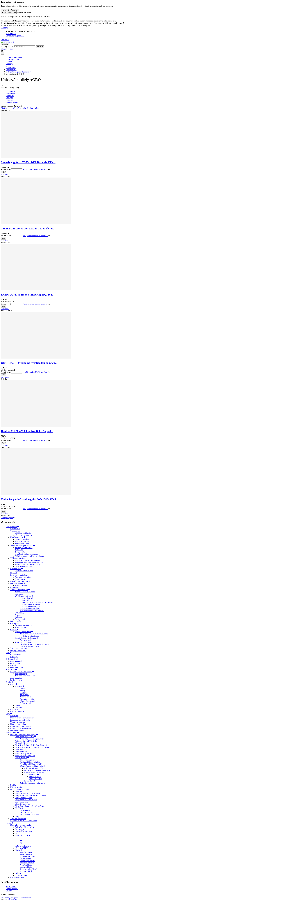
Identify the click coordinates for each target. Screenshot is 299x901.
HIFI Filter (14, 657)
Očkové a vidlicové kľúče (24, 827)
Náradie (9, 823)
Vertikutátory (15, 531)
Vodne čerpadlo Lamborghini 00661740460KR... (30, 499)
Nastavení (5, 10)
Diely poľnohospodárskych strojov (23, 735)
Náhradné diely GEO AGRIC (26, 741)
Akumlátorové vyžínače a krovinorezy (29, 562)
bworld (17, 705)
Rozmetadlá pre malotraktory (21, 726)
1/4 (21, 838)
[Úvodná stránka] (7, 42)
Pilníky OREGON (26, 810)
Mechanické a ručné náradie (20, 825)
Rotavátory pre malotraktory (20, 728)
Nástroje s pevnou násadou (25, 592)
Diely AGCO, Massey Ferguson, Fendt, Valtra (32, 747)
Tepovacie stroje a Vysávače (30, 646)
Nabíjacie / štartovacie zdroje (25, 676)
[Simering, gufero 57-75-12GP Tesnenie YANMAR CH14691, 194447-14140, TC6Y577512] (36, 157)
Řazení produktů (7, 106)
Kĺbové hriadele (21, 758)
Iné (16, 833)
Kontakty (9, 64)
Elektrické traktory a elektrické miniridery (30, 556)
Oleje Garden (15, 663)
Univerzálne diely (21, 802)
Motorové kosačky (22, 541)
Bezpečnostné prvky (27, 760)
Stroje (8, 714)
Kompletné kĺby (30, 781)
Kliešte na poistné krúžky (29, 869)
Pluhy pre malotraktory (18, 724)
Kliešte (18, 850)
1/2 (21, 842)
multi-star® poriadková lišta (30, 604)
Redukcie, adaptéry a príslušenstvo (32, 783)
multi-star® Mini (26, 600)
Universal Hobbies (17, 712)
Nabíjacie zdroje (21, 674)
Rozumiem (14, 10)
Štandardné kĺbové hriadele (30, 762)
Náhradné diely (11, 733)
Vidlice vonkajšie (35, 779)
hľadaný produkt (7, 47)
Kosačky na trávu (17, 537)
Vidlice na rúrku (35, 777)
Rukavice (18, 617)
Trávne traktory (20, 552)
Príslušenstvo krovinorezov (25, 567)
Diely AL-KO (20, 817)
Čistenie (13, 630)
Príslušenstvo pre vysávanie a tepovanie (34, 644)
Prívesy (22, 691)
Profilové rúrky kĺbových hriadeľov (37, 770)
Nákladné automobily (28, 701)
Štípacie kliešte (25, 859)
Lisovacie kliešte (26, 867)
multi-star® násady (27, 598)
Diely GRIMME (21, 751)
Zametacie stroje (26, 640)
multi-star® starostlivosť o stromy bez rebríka (36, 602)
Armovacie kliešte (26, 871)
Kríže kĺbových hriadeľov (33, 768)
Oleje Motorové (16, 661)
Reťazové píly (15, 569)
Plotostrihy (14, 573)
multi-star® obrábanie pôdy (30, 606)
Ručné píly (19, 594)
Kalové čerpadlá (21, 627)
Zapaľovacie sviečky (18, 819)
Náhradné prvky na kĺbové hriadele (33, 766)
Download (9, 62)
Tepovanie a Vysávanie (23, 642)
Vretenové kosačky (22, 543)
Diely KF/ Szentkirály (23, 804)
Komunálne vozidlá (27, 699)
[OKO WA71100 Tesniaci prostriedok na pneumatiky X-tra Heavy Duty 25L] (36, 358)
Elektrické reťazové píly (24, 571)
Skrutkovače (19, 829)
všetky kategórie (7, 518)
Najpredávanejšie (12, 889)
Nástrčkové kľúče (22, 835)
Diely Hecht (19, 791)
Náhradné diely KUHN (23, 754)
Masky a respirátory (22, 585)
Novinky (9, 891)
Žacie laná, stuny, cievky (19, 648)
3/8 (21, 840)
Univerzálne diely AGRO (24, 737)
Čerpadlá (13, 623)
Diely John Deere (21, 743)
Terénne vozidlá (25, 703)
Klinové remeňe (16, 787)
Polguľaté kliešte (26, 865)
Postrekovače (15, 529)
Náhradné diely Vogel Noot (25, 756)
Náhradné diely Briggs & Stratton (27, 793)
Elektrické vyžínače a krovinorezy (27, 564)
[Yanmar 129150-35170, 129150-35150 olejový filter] (36, 224)
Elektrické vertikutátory (23, 533)
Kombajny (23, 693)
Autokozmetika (16, 678)
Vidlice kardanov (30, 775)
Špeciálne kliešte (26, 854)
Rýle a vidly (19, 613)
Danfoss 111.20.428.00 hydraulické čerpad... (27, 431)
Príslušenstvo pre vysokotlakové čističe (34, 634)
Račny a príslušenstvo (23, 846)
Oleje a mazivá (11, 659)
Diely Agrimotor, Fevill (23, 798)
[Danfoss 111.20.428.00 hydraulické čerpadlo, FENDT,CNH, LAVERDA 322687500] (36, 426)
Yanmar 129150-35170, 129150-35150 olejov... (28, 228)
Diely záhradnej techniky (19, 789)
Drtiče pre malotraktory (18, 730)
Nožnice (18, 615)
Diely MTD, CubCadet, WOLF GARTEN (31, 796)
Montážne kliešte (26, 852)
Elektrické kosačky (22, 539)
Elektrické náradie (17, 877)
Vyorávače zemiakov (18, 722)
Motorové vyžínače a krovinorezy (27, 560)
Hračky (9, 682)
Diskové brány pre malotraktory (22, 718)
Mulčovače (14, 716)
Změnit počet (6, 170)
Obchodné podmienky (14, 57)
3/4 (21, 844)
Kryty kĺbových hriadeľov (34, 772)
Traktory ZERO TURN (23, 548)
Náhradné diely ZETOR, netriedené (23, 821)
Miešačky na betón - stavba (20, 581)
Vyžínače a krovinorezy (19, 558)
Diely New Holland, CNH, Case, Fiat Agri (31, 745)
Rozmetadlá (14, 588)
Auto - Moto (10, 669)
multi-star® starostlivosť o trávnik (32, 611)
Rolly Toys (14, 709)
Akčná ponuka (11, 887)
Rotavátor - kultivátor (23, 577)
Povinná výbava (16, 680)
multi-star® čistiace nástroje (30, 609)
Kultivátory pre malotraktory (20, 720)
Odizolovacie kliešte (27, 861)
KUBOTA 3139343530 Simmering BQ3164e (27, 294)
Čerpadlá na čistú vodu (23, 625)
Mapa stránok (26, 897)
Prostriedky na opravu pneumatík (32, 739)
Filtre (8, 653)
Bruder (13, 684)
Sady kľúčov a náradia (23, 831)
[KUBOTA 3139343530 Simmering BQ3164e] (36, 290)
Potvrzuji (4, 28)
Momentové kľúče (22, 848)
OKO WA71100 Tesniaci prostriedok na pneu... (29, 362)
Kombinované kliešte (27, 856)
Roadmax (18, 707)
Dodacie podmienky (13, 59)
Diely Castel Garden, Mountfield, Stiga (29, 806)
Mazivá (13, 665)
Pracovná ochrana (17, 583)
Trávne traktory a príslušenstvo (21, 546)
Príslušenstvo (20, 579)
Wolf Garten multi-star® (24, 596)
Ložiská (13, 785)
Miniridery (19, 550)
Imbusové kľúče (21, 875)
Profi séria (19, 686)
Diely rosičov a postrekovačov (26, 800)
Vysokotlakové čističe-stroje (30, 636)
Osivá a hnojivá (21, 619)
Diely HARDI (20, 749)
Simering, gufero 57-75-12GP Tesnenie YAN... (28, 162)
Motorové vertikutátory (23, 535)
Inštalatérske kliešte (27, 863)
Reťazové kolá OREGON (29, 814)
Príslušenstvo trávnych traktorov (27, 554)
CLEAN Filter (15, 655)
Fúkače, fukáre (15, 621)
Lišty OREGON (26, 812)
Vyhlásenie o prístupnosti (10, 897)
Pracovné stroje (25, 697)
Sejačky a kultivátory (18, 651)
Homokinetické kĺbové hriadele (31, 764)
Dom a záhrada (11, 527)
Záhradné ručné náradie (19, 590)
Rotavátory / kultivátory (19, 575)
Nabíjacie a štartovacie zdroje (21, 672)
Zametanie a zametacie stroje (26, 638)
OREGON (19, 808)
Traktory (23, 688)
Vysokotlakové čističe (23, 632)
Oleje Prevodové (16, 667)
